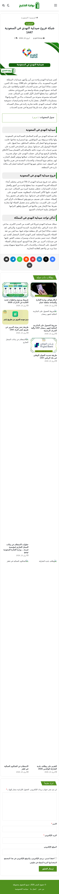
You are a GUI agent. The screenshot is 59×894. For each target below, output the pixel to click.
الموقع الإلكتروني (50, 847)
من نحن (41, 889)
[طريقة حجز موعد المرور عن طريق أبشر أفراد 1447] (15, 317)
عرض (35, 117)
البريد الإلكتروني (50, 835)
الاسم (54, 824)
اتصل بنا (33, 889)
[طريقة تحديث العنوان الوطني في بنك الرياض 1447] (44, 345)
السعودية (24, 18)
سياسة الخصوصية (21, 889)
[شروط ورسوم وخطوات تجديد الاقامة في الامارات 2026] (15, 290)
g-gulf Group (38, 38)
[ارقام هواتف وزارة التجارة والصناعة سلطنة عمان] (44, 290)
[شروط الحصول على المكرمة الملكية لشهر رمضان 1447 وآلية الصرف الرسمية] (44, 316)
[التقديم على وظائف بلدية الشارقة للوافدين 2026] (44, 662)
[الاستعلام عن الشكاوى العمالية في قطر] (15, 662)
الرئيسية (32, 18)
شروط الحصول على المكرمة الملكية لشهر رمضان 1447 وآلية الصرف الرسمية (44, 328)
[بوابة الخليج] (29, 5)
